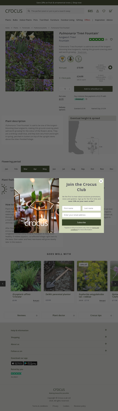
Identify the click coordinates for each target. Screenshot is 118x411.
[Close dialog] (101, 181)
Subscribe (81, 222)
